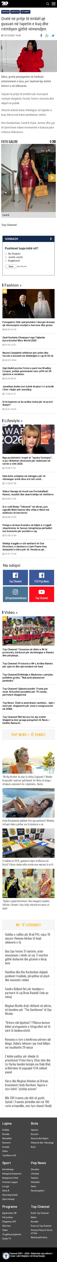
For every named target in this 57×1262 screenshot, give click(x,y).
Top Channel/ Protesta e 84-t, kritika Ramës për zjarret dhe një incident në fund (27, 665)
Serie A (5, 1190)
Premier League (10, 1182)
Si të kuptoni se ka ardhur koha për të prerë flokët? (27, 405)
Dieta (33, 1186)
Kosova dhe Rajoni (39, 1138)
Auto (33, 1147)
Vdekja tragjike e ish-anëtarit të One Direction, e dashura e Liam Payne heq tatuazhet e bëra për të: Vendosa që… (24, 548)
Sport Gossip (8, 1199)
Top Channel (15, 581)
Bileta (33, 1217)
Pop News (38, 1163)
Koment (34, 1134)
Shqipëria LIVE (9, 1221)
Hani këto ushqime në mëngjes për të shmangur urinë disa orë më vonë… (23, 480)
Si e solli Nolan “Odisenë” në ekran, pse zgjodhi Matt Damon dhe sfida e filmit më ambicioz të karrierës (25, 511)
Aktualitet (7, 1138)
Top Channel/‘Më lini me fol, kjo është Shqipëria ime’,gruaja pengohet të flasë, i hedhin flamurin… (25, 720)
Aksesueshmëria (39, 1237)
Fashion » (13, 285)
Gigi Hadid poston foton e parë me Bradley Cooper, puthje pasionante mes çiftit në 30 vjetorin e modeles (26, 373)
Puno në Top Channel (41, 1226)
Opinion (34, 1130)
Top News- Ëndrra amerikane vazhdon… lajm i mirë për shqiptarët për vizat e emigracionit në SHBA (28, 705)
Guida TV (6, 1238)
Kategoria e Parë (10, 1178)
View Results (22, 266)
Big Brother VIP (9, 1213)
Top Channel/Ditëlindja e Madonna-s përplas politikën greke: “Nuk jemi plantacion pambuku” (27, 677)
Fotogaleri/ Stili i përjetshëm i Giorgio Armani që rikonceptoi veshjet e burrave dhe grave (28, 326)
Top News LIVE (9, 1155)
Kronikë (5, 1134)
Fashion (5, 12)
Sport (6, 1163)
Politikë (5, 1130)
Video (5, 1151)
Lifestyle (15, 12)
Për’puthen (7, 1217)
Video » (11, 612)
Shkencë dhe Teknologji (42, 1142)
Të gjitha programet (11, 1234)
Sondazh (11, 238)
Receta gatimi (37, 1190)
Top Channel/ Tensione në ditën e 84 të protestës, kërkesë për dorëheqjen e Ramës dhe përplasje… (28, 652)
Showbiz (35, 1169)
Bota (34, 1123)
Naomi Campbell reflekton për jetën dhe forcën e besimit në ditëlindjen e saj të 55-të (27, 356)
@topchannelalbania (16, 598)
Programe (9, 1207)
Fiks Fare (6, 1226)
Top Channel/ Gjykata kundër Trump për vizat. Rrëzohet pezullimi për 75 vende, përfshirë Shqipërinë (25, 691)
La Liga (5, 1186)
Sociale (5, 1147)
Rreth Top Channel (40, 1213)
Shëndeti (35, 1182)
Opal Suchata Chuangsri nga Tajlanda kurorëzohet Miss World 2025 (23, 341)
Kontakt (34, 1221)
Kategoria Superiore (11, 1173)
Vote (11, 266)
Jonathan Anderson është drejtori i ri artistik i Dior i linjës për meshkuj (28, 390)
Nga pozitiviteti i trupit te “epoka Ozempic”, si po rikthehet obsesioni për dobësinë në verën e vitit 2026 (27, 462)
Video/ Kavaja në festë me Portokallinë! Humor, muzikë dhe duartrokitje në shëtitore (28, 495)
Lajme (7, 1123)
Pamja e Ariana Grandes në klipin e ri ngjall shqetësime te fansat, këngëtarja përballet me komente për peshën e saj (27, 530)
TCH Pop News (41, 581)
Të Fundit (25, 12)
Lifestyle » (13, 420)
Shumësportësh (10, 1195)
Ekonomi (6, 1142)
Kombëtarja (8, 1169)
